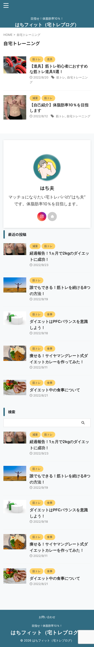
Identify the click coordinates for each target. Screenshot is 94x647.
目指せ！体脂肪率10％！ (47, 625)
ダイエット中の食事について (55, 390)
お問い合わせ (47, 617)
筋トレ (60, 77)
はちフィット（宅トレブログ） (47, 24)
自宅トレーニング (78, 116)
